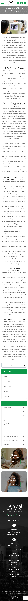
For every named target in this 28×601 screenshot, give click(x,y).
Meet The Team (7, 386)
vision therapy (7, 407)
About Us (6, 376)
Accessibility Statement (14, 593)
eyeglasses (6, 420)
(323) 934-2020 (14, 545)
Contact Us (6, 396)
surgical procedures (8, 428)
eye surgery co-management (11, 436)
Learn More (14, 461)
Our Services (7, 381)
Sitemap (16, 595)
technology (6, 444)
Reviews (6, 391)
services (6, 412)
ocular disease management (11, 440)
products (6, 432)
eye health (6, 424)
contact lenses (7, 416)
